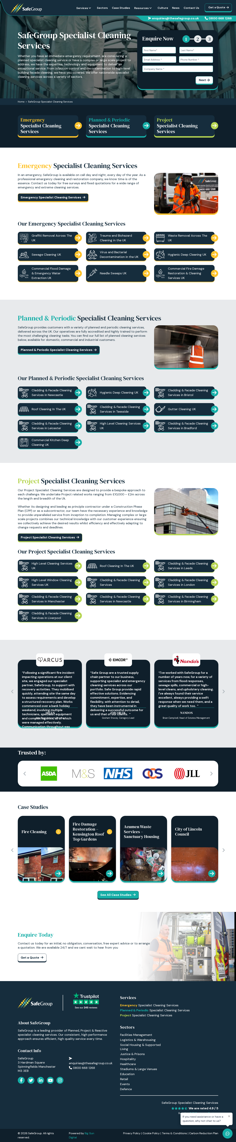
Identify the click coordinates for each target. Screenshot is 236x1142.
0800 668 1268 (220, 18)
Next (202, 80)
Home (21, 101)
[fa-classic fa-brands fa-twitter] (30, 1080)
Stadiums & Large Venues (138, 1069)
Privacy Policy (131, 1133)
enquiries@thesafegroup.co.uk (175, 18)
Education (127, 1074)
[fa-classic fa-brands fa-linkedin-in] (40, 1080)
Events (125, 1084)
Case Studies (121, 8)
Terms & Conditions (174, 1133)
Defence (126, 1089)
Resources (141, 8)
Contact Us (191, 8)
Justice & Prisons (132, 1054)
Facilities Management (136, 1035)
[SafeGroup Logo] (26, 8)
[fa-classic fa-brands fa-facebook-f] (21, 1080)
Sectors (102, 8)
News (176, 8)
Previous (12, 691)
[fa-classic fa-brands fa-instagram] (59, 1080)
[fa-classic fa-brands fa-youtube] (50, 1080)
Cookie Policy (151, 1133)
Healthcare (128, 1064)
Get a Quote (216, 7)
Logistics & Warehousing (138, 1040)
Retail (124, 1079)
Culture (163, 8)
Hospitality (128, 1059)
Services (82, 8)
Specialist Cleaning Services (149, 1005)
